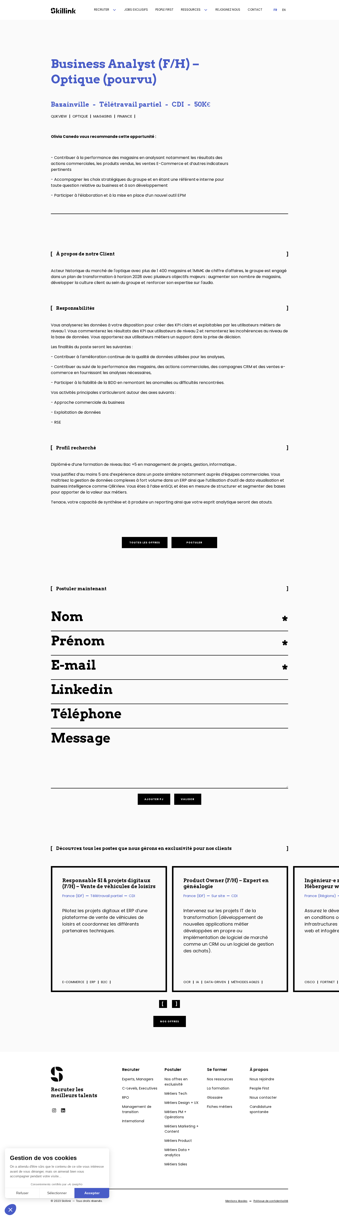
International (133, 1121)
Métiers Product (178, 1140)
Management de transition (136, 1109)
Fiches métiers (219, 1106)
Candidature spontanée (260, 1109)
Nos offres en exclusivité (176, 1082)
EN (284, 10)
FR (275, 10)
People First (259, 1088)
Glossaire (215, 1097)
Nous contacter (263, 1097)
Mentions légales (236, 1201)
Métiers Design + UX (182, 1102)
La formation (218, 1088)
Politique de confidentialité (270, 1201)
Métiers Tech (176, 1093)
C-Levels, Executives (139, 1088)
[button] (105, 10)
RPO (125, 1097)
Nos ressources (220, 1079)
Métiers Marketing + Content (182, 1129)
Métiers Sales (176, 1164)
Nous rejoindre (262, 1079)
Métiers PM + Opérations (175, 1114)
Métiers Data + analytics (177, 1152)
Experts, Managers (137, 1079)
